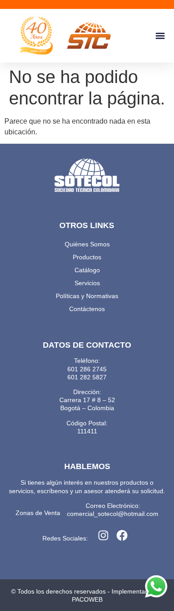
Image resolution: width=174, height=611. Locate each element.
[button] (160, 36)
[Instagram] (103, 535)
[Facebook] (122, 535)
